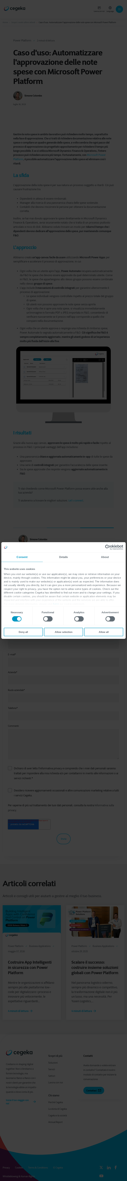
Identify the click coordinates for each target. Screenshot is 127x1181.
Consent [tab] (22, 557)
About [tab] (105, 557)
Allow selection (63, 632)
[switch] (48, 619)
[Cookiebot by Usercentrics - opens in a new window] (108, 547)
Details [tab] (63, 557)
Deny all (23, 632)
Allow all (104, 632)
